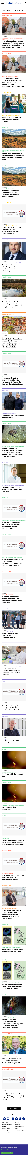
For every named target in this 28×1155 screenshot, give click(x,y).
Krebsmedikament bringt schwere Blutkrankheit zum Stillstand (12, 489)
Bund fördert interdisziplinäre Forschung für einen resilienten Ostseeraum (13, 877)
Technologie (5, 1122)
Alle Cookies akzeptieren (7, 1152)
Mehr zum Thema (14, 1108)
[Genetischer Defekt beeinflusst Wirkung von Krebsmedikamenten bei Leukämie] (14, 655)
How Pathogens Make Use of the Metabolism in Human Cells (12, 951)
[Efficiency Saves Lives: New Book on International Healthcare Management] (14, 1045)
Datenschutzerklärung (19, 1126)
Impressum (17, 1124)
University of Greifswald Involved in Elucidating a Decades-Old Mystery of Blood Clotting (11, 525)
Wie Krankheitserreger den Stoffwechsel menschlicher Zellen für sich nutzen (12, 986)
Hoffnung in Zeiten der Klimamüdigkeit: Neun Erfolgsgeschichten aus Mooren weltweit (10, 193)
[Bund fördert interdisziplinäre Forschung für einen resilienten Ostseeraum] (14, 861)
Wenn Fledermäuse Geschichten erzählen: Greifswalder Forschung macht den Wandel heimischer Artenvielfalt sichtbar (13, 1024)
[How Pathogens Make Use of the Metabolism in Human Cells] (14, 935)
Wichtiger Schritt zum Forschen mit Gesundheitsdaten (10, 635)
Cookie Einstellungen (19, 1130)
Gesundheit (4, 1126)
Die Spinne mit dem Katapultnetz (9, 808)
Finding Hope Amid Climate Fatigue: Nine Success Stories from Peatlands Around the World (13, 156)
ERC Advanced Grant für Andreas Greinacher (10, 742)
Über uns (17, 1122)
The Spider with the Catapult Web (12, 775)
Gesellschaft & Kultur (7, 1124)
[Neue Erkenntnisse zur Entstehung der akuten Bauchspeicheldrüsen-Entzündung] (14, 251)
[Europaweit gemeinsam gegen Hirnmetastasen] (14, 401)
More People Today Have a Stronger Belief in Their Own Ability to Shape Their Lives (12, 708)
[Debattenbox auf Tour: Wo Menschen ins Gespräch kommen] (14, 103)
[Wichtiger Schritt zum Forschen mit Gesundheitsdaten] (14, 620)
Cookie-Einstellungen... (6, 1149)
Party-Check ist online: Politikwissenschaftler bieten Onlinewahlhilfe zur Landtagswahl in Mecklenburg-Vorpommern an (13, 82)
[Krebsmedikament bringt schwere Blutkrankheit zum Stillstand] (14, 473)
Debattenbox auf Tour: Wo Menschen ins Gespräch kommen (11, 119)
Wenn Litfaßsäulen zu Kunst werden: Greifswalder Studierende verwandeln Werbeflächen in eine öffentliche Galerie (12, 343)
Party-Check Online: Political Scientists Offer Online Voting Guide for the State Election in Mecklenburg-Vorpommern (13, 44)
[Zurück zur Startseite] (14, 3)
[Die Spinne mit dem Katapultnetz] (14, 793)
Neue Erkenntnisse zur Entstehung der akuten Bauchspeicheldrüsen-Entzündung (10, 268)
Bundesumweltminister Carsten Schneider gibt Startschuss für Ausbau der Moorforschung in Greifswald (12, 381)
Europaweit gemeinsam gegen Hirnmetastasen (13, 416)
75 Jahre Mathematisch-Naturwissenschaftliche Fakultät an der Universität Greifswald (12, 599)
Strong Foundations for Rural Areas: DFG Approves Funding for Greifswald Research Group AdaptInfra (13, 1097)
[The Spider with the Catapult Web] (14, 760)
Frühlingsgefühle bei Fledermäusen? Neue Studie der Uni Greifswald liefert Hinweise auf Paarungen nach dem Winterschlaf (13, 452)
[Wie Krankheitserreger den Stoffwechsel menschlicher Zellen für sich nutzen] (14, 970)
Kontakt (16, 1128)
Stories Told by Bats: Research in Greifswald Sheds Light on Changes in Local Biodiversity (13, 842)
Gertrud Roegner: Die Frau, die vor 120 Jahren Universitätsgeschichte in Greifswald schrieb (12, 231)
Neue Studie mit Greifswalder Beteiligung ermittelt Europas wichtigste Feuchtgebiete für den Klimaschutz (13, 305)
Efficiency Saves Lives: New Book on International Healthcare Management (12, 1061)
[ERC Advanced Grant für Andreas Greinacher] (14, 727)
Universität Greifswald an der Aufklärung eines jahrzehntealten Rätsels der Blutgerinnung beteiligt (12, 562)
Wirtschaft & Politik (6, 1130)
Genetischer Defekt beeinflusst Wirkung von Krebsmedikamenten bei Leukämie (11, 672)
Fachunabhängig (6, 1132)
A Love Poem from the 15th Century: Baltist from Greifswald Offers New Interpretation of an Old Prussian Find (11, 914)
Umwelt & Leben (6, 1128)
